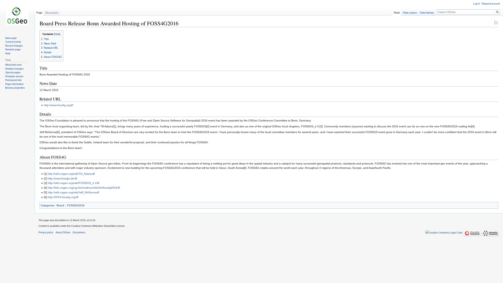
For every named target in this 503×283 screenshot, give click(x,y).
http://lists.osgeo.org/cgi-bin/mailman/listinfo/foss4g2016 (82, 187)
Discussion (51, 12)
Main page (11, 38)
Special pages (13, 72)
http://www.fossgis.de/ (61, 178)
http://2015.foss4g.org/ (62, 197)
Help (7, 53)
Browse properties (15, 87)
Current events (13, 41)
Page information (14, 84)
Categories (47, 205)
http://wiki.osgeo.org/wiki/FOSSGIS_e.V (72, 183)
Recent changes (14, 45)
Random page (13, 49)
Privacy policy (46, 232)
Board (60, 205)
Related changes (14, 68)
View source (410, 12)
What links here (13, 64)
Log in (476, 3)
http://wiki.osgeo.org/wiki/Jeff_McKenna (72, 192)
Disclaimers (79, 232)
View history (427, 12)
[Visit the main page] (17, 15)
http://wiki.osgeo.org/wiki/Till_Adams (70, 173)
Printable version (14, 76)
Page (39, 12)
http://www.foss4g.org (57, 105)
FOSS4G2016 (75, 205)
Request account (491, 3)
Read (397, 12)
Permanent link (13, 80)
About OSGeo (63, 232)
